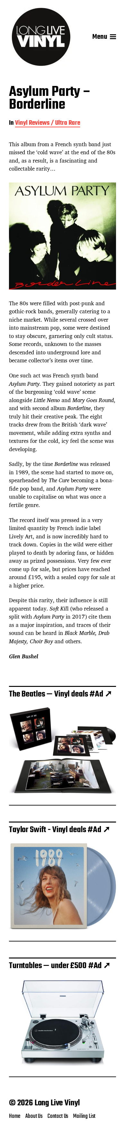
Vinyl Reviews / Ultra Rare (47, 123)
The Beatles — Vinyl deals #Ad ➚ (60, 694)
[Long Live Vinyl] (41, 37)
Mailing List (84, 1116)
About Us (34, 1116)
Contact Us (57, 1116)
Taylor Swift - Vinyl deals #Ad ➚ (59, 829)
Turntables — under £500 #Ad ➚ (60, 965)
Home (15, 1116)
